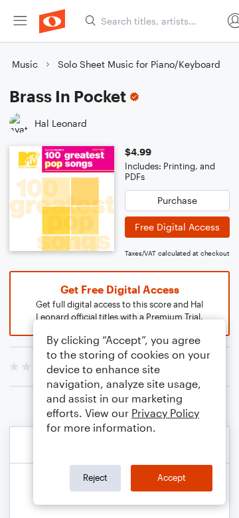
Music (25, 64)
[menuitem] (20, 21)
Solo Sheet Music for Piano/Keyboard (139, 64)
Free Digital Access (177, 226)
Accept (171, 477)
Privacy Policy (165, 412)
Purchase (177, 200)
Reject (95, 477)
